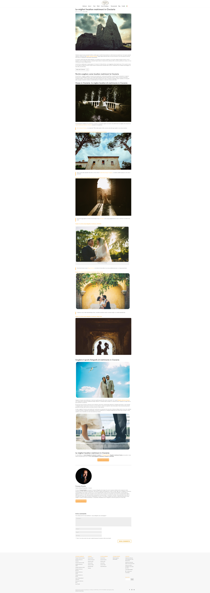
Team (94, 6)
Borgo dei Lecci (91, 268)
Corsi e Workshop (104, 6)
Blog (119, 6)
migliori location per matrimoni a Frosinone (83, 124)
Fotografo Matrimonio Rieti (79, 562)
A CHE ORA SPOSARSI (129, 569)
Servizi (89, 6)
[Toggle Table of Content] (87, 70)
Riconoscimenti (114, 6)
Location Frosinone (103, 559)
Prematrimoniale (90, 566)
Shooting (89, 568)
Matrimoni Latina (90, 561)
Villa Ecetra (102, 218)
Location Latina (102, 561)
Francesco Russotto (79, 11)
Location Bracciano (103, 566)
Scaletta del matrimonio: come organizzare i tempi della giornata (129, 559)
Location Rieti (102, 563)
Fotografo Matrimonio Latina (80, 567)
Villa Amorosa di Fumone (81, 128)
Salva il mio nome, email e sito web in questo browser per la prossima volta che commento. (94, 538)
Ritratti (98, 6)
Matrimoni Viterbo (91, 564)
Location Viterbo (103, 564)
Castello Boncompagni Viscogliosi (106, 172)
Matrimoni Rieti (90, 563)
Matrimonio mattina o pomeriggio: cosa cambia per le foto (129, 566)
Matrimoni (85, 6)
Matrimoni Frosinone (91, 559)
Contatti (123, 6)
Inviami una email (103, 460)
